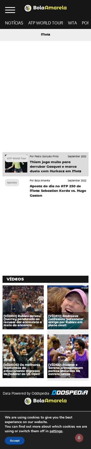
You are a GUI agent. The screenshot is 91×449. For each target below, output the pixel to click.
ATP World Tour (45, 23)
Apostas (12, 182)
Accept (14, 441)
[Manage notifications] (79, 438)
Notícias (14, 23)
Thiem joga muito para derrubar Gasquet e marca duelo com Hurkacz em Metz (55, 167)
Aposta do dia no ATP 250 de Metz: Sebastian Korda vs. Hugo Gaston (58, 191)
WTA (72, 23)
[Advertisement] (45, 101)
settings (56, 431)
